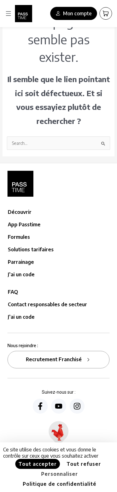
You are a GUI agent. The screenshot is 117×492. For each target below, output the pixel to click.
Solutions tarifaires (31, 249)
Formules (19, 237)
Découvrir (20, 212)
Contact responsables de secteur (47, 304)
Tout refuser (83, 464)
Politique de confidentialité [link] (59, 484)
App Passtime (24, 224)
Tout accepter (37, 464)
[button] (8, 13)
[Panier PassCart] (106, 13)
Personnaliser (59, 474)
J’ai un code (21, 274)
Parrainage (21, 262)
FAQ (13, 292)
